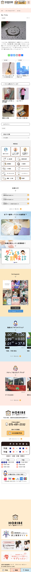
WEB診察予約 (17, 433)
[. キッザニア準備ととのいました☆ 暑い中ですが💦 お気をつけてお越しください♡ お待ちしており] (15, 292)
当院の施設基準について (7, 564)
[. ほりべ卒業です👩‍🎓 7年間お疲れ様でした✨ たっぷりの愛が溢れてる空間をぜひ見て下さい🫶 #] (15, 284)
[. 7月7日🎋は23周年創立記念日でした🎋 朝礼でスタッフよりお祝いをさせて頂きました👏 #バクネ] (24, 301)
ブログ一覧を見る (14, 356)
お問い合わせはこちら (14, 439)
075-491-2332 (17, 424)
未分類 (3, 18)
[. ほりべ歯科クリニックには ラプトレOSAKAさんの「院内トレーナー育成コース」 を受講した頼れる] (15, 301)
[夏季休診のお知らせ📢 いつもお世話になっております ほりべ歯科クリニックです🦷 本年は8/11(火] (7, 301)
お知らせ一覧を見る (14, 209)
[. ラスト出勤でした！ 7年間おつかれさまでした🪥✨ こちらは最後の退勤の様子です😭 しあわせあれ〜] (24, 284)
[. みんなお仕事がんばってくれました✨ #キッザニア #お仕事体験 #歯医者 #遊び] (7, 292)
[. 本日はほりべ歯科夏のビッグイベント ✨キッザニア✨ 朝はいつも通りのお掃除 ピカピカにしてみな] (24, 292)
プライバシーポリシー (21, 564)
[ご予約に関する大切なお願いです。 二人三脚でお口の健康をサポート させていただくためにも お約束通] (7, 284)
